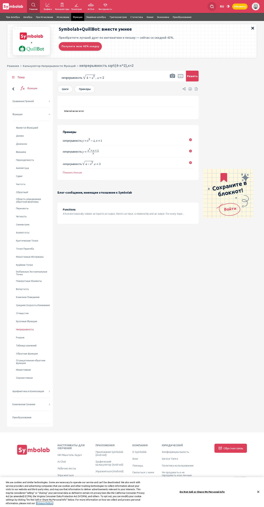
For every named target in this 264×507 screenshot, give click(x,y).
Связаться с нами (143, 472)
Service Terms (170, 458)
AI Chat (61, 461)
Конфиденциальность (175, 452)
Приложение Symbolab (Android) (109, 453)
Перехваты (22, 208)
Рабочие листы (66, 468)
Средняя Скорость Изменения (33, 305)
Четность (21, 216)
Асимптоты (22, 232)
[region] (132, 492)
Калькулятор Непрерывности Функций (49, 65)
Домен (20, 135)
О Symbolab (139, 452)
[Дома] (33, 454)
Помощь (137, 465)
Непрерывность (25, 329)
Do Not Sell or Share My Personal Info (202, 491)
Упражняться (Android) (110, 471)
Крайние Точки (24, 265)
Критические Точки (27, 240)
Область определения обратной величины (28, 200)
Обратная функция (27, 353)
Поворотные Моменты (29, 281)
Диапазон (21, 144)
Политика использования (177, 465)
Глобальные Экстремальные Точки (31, 273)
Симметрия (22, 224)
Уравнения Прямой (23, 101)
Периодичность (25, 160)
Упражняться (65, 475)
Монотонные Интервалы (30, 256)
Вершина (21, 152)
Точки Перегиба (25, 248)
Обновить (240, 6)
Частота (20, 184)
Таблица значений (26, 345)
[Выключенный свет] (228, 6)
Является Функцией (27, 127)
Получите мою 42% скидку (80, 46)
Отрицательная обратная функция (30, 361)
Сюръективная (24, 377)
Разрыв (20, 337)
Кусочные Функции (26, 321)
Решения (13, 65)
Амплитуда (22, 168)
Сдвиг (19, 176)
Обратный (22, 192)
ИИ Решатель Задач (69, 454)
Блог (135, 458)
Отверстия (22, 313)
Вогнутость (22, 289)
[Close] (258, 492)
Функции (17, 114)
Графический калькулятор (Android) (109, 463)
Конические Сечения (23, 404)
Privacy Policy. (44, 503)
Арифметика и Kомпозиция (28, 391)
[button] (172, 78)
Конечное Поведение (28, 297)
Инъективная (23, 369)
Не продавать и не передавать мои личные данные (177, 475)
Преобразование (21, 417)
